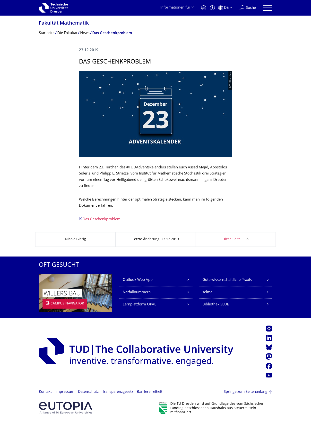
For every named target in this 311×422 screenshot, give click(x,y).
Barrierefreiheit (149, 392)
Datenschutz (88, 392)
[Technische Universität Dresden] (53, 7)
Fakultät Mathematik (64, 23)
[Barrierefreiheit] (212, 8)
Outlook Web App (138, 280)
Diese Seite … (233, 239)
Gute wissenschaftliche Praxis (227, 280)
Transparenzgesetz (117, 392)
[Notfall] (203, 8)
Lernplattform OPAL (139, 304)
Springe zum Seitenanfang (245, 392)
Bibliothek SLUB (215, 304)
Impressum (64, 392)
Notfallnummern (137, 292)
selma (207, 292)
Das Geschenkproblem (102, 219)
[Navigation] (267, 8)
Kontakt (45, 392)
